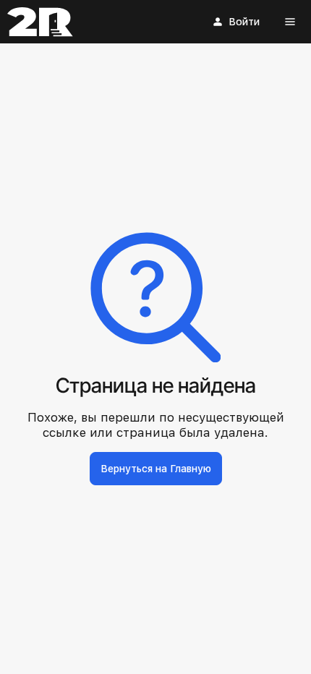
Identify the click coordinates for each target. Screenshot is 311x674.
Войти (244, 21)
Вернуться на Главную (156, 468)
